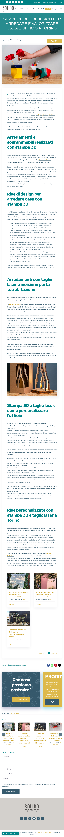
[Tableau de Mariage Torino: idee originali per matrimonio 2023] (18, 581)
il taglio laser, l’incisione (47, 115)
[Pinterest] (55, 665)
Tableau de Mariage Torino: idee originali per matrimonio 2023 (17, 581)
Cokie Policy (48, 832)
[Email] (59, 665)
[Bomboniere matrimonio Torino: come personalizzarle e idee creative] (18, 618)
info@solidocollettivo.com (55, 2)
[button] (10, 833)
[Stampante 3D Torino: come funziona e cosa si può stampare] (55, 727)
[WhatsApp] (52, 665)
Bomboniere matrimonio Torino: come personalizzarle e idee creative (17, 618)
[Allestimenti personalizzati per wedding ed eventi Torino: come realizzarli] (45, 581)
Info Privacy (40, 832)
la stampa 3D (35, 115)
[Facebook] (48, 665)
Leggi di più (11, 604)
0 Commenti (16, 713)
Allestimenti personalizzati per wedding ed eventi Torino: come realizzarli (43, 581)
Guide (26, 40)
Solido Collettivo (15, 305)
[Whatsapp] (21, 818)
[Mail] (42, 818)
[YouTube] (34, 818)
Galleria (20, 581)
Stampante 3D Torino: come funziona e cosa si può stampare (53, 726)
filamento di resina (45, 160)
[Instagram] (25, 818)
